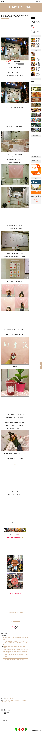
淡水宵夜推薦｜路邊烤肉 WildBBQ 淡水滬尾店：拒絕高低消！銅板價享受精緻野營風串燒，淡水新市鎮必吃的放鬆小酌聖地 (15, 654)
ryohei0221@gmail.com (16, 621)
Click (41, 365)
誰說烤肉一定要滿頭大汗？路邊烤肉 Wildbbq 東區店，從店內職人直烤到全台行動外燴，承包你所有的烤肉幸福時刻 (15, 643)
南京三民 (24, 700)
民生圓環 (3, 701)
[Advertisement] (15, 29)
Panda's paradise (21, 6)
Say (5, 700)
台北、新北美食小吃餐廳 (9, 698)
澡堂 (20, 700)
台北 (10, 700)
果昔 (8, 700)
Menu (3, 1)
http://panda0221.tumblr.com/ (16, 614)
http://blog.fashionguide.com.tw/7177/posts (16, 612)
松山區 (6, 701)
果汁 (22, 700)
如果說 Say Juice (14, 486)
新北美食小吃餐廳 (16, 700)
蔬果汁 (12, 700)
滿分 (5, 709)
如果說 (9, 701)
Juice (6, 700)
